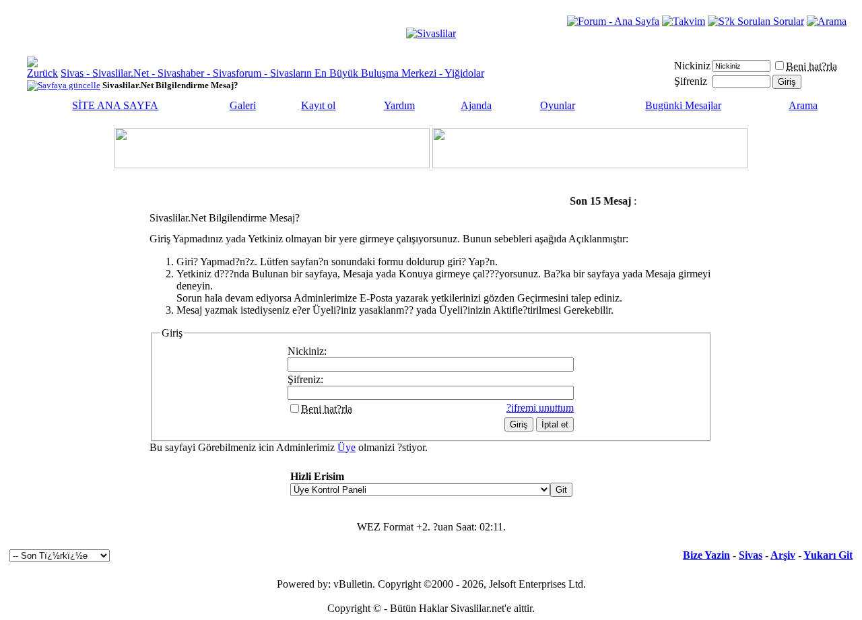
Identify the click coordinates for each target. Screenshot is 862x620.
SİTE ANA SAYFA (115, 105)
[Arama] (827, 21)
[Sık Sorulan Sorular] (756, 21)
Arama (803, 105)
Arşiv (782, 555)
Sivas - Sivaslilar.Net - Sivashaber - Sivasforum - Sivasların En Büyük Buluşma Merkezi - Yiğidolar (272, 73)
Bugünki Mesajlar (683, 105)
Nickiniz (692, 65)
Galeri (243, 105)
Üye (346, 447)
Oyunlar (557, 105)
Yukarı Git (828, 555)
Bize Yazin (706, 555)
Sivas (750, 555)
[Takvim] (683, 21)
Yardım (399, 105)
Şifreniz (690, 81)
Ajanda (476, 105)
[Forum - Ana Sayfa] (613, 21)
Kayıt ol (318, 105)
